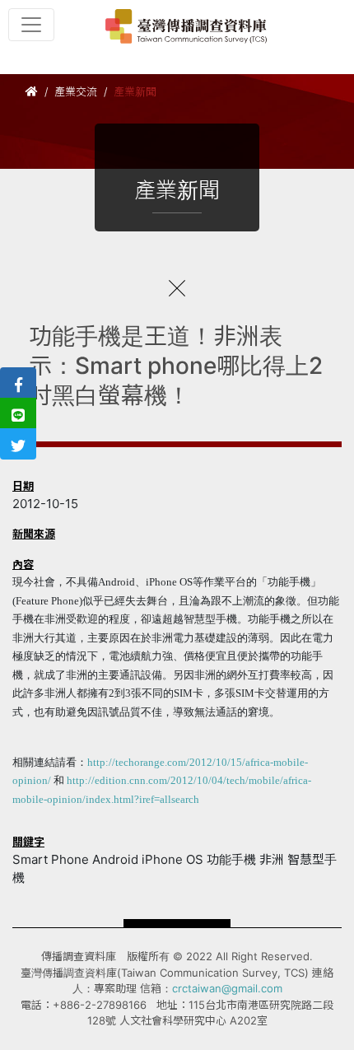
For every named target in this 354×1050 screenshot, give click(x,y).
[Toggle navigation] (31, 24)
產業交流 (75, 91)
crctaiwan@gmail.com (227, 988)
